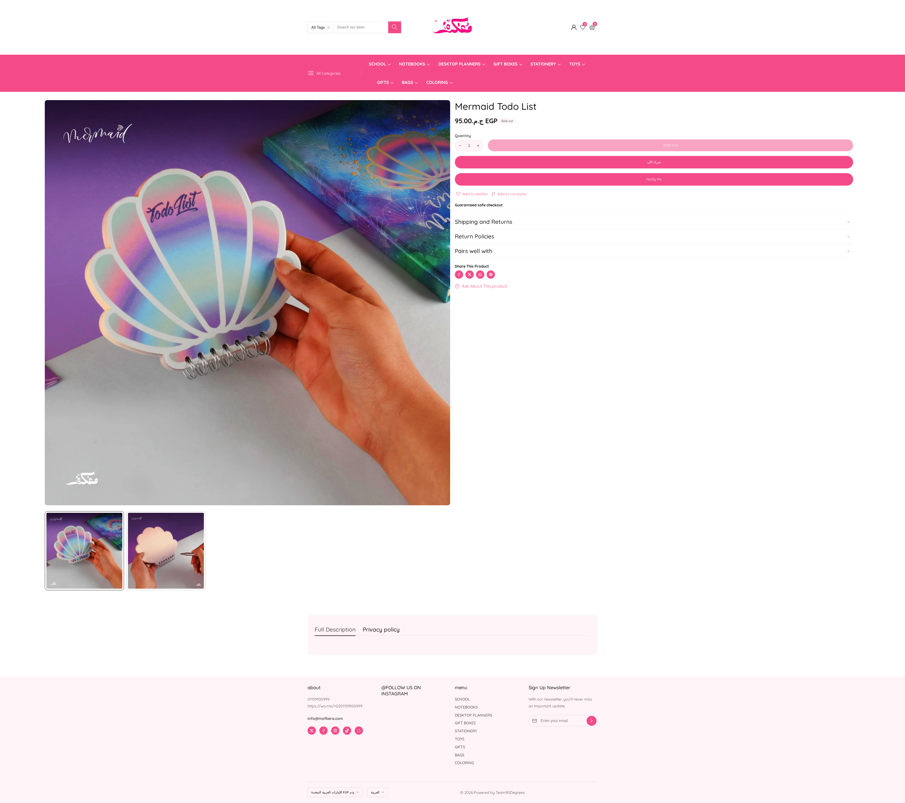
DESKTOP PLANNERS (459, 64)
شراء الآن (654, 162)
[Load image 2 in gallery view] (166, 550)
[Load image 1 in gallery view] (84, 550)
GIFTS (383, 82)
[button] (654, 251)
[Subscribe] (591, 721)
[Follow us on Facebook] (459, 274)
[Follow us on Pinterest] (491, 274)
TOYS (574, 64)
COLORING (437, 82)
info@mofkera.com (325, 718)
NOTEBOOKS (412, 64)
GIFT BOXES (506, 64)
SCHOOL (377, 64)
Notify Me (654, 179)
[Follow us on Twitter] (469, 274)
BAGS (407, 82)
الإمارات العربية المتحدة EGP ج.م (333, 792)
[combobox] (367, 27)
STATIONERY (543, 64)
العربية (375, 792)
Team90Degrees (510, 792)
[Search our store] (394, 27)
